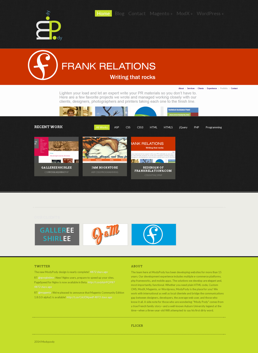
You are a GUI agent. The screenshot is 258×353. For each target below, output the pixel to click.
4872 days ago (99, 272)
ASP (116, 127)
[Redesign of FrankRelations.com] (129, 82)
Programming (214, 127)
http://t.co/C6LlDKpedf (80, 297)
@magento (44, 292)
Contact (137, 13)
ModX (185, 13)
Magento (161, 13)
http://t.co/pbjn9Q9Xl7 (101, 282)
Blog (119, 13)
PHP (196, 127)
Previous (14, 82)
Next (244, 82)
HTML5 (168, 127)
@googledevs (46, 277)
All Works (102, 127)
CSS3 (140, 127)
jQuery (183, 127)
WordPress (210, 13)
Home (103, 13)
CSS (128, 127)
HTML (153, 127)
